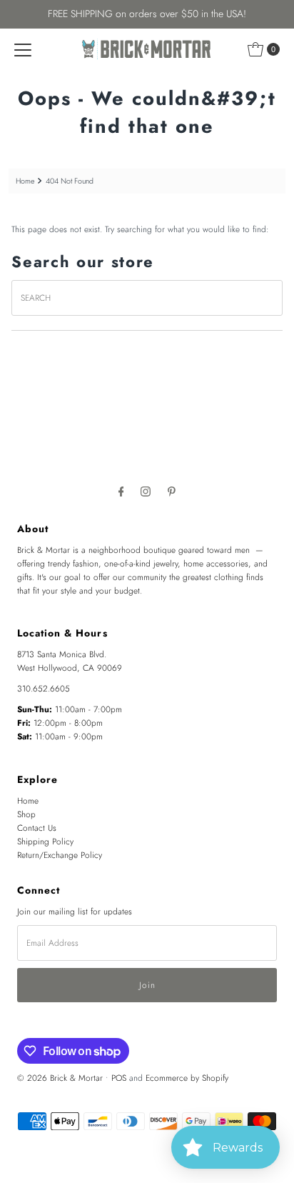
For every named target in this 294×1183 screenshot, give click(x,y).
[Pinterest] (172, 491)
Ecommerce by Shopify (187, 1078)
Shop (26, 814)
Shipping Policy (45, 841)
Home (25, 181)
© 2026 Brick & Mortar (60, 1078)
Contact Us (36, 828)
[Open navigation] (23, 49)
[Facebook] (121, 491)
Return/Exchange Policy (59, 855)
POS (118, 1078)
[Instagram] (146, 491)
